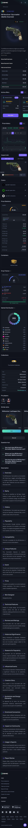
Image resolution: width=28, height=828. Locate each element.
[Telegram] (6, 812)
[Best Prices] (22, 92)
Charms (12, 816)
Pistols (24, 371)
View (11, 431)
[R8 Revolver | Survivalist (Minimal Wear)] (14, 75)
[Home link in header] (4, 2)
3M (12, 133)
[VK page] (10, 812)
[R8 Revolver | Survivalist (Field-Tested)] (14, 79)
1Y (18, 133)
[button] (14, 167)
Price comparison (5, 781)
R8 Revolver (23, 374)
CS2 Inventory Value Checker (7, 791)
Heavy (13, 819)
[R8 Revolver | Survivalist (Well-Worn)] (14, 82)
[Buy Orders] (25, 92)
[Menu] (25, 2)
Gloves (8, 819)
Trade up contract (5, 786)
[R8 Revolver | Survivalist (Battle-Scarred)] (14, 86)
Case (7, 816)
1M (10, 133)
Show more (4, 55)
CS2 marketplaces (5, 783)
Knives (16, 816)
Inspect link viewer (5, 794)
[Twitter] (2, 812)
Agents (3, 816)
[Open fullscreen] (25, 162)
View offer (10, 115)
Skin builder (23, 155)
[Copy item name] (25, 14)
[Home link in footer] (14, 773)
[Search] (21, 2)
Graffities (4, 819)
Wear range (7, 158)
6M (15, 133)
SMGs (25, 816)
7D (7, 133)
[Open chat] (25, 825)
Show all (14, 438)
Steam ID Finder (4, 789)
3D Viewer (21, 158)
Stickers (3, 821)
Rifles (21, 816)
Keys (17, 819)
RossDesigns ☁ (22, 390)
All (20, 133)
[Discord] (14, 812)
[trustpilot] (17, 812)
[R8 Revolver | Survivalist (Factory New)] (14, 71)
